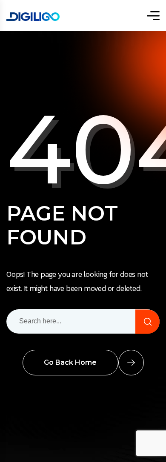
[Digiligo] (33, 15)
